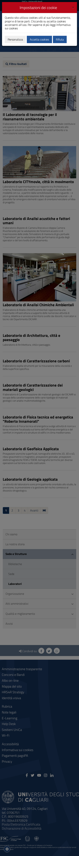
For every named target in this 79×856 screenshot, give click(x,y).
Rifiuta (60, 39)
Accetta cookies (39, 39)
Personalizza (15, 39)
